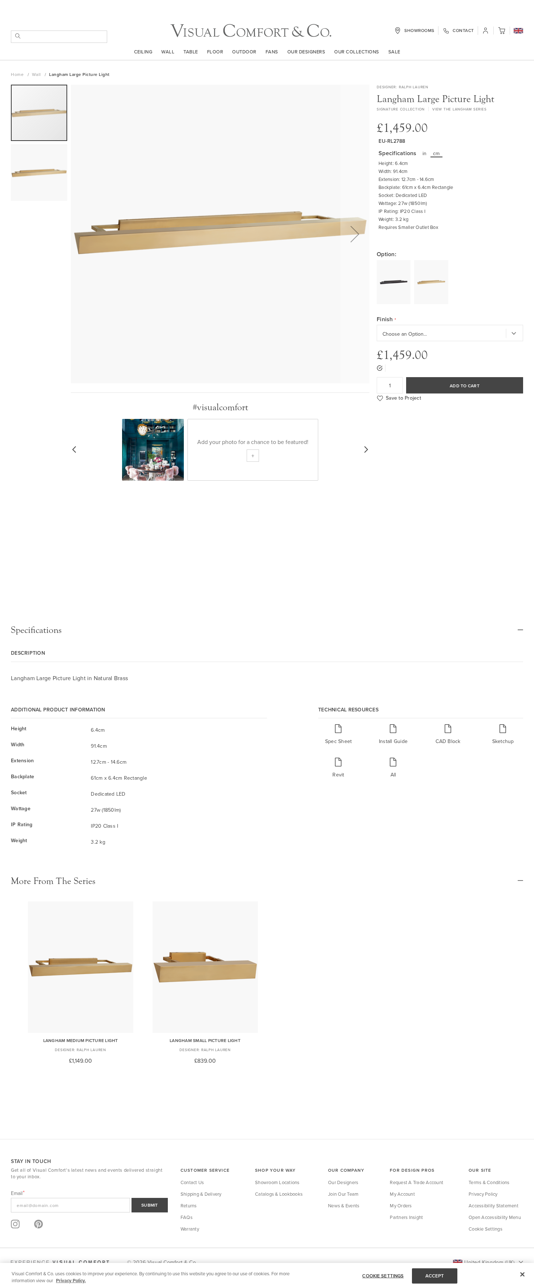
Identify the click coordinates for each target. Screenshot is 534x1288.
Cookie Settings (485, 1229)
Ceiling (143, 51)
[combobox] (59, 37)
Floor (215, 51)
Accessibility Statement (493, 1205)
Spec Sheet (338, 741)
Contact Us (192, 1182)
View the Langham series (459, 109)
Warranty (190, 1229)
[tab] (267, 630)
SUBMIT (149, 1205)
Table (190, 51)
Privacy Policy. (71, 1280)
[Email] (89, 1205)
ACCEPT (434, 1275)
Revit (338, 774)
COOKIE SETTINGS (383, 1275)
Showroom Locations (277, 1182)
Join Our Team (343, 1194)
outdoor (244, 51)
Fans (272, 51)
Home (18, 74)
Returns (189, 1205)
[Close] (522, 1275)
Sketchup (503, 741)
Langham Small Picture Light (205, 1040)
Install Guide (393, 741)
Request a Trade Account (416, 1182)
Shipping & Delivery (201, 1194)
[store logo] (251, 30)
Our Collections (356, 51)
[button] (518, 31)
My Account (402, 1194)
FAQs (187, 1217)
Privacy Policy (483, 1194)
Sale (394, 51)
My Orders (401, 1205)
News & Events (343, 1205)
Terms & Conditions (489, 1182)
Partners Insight (406, 1217)
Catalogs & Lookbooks (279, 1194)
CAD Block (448, 741)
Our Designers (306, 51)
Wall (167, 51)
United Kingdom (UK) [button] (489, 1262)
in (424, 153)
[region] (267, 1275)
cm (436, 153)
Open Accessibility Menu (495, 1217)
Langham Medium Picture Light (80, 1040)
